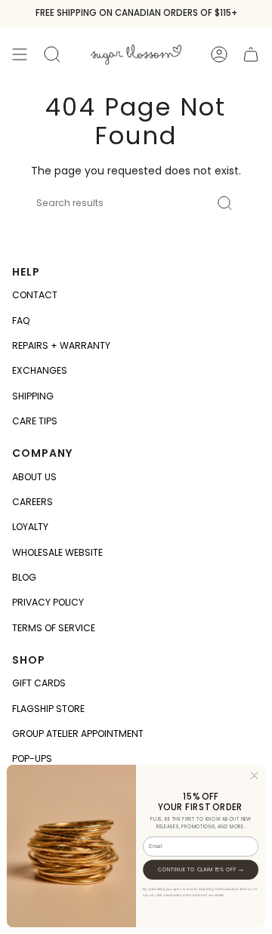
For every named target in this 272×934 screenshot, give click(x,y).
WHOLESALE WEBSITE (57, 552)
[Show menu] (20, 54)
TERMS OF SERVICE (53, 627)
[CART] (251, 54)
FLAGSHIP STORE (48, 708)
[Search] (225, 203)
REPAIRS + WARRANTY (61, 345)
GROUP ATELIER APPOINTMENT (78, 733)
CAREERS (32, 501)
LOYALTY (30, 526)
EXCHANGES (39, 370)
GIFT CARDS (39, 683)
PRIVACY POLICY (48, 602)
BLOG (24, 577)
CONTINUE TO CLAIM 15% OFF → (200, 869)
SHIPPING (33, 396)
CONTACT (34, 294)
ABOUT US (34, 476)
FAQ (21, 320)
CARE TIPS (34, 421)
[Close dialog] (254, 775)
